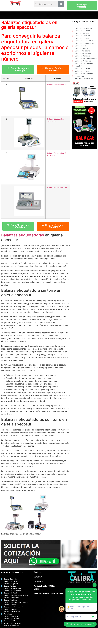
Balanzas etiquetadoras (22, 235)
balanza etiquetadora (30, 39)
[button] (82, 5)
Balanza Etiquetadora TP (57, 85)
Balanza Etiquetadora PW (57, 187)
